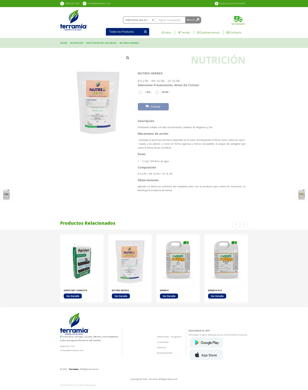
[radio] (146, 92)
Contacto (235, 32)
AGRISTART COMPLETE (75, 290)
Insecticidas (163, 342)
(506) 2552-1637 (72, 3)
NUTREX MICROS (120, 290)
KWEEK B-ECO (215, 290)
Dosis (141, 154)
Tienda (185, 32)
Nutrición (161, 347)
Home (63, 43)
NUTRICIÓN (76, 43)
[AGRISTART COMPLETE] (82, 239)
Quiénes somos (209, 32)
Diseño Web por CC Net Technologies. (78, 385)
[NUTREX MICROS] (130, 239)
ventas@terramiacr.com (99, 3)
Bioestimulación (165, 352)
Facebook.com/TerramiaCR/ (232, 3)
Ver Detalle (72, 296)
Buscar (191, 19)
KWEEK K (164, 290)
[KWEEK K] (178, 239)
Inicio (167, 32)
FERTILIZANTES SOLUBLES (101, 43)
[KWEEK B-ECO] (226, 239)
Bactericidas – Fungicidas (169, 336)
